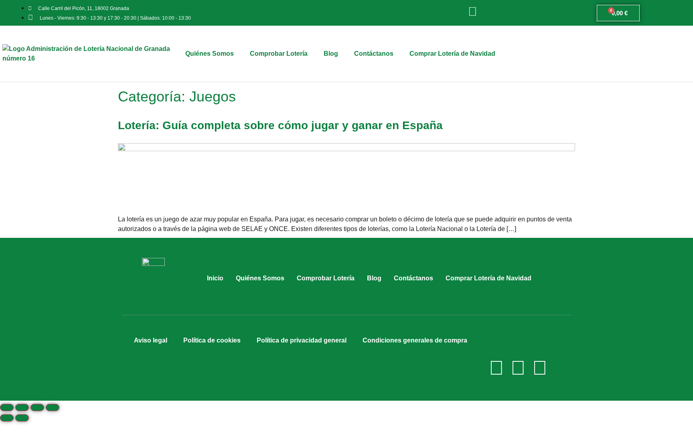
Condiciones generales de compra (415, 340)
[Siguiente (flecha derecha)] (22, 418)
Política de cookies (212, 340)
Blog (331, 53)
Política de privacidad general (301, 340)
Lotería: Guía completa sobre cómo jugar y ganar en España (280, 125)
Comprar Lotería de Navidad (452, 53)
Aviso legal (150, 340)
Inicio (215, 278)
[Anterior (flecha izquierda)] (7, 418)
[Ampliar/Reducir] (52, 407)
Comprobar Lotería (279, 53)
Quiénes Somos (209, 53)
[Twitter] (518, 368)
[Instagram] (540, 368)
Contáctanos (373, 53)
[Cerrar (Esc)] (7, 407)
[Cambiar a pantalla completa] (37, 407)
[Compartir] (22, 407)
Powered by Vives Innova (157, 367)
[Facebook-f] (496, 368)
